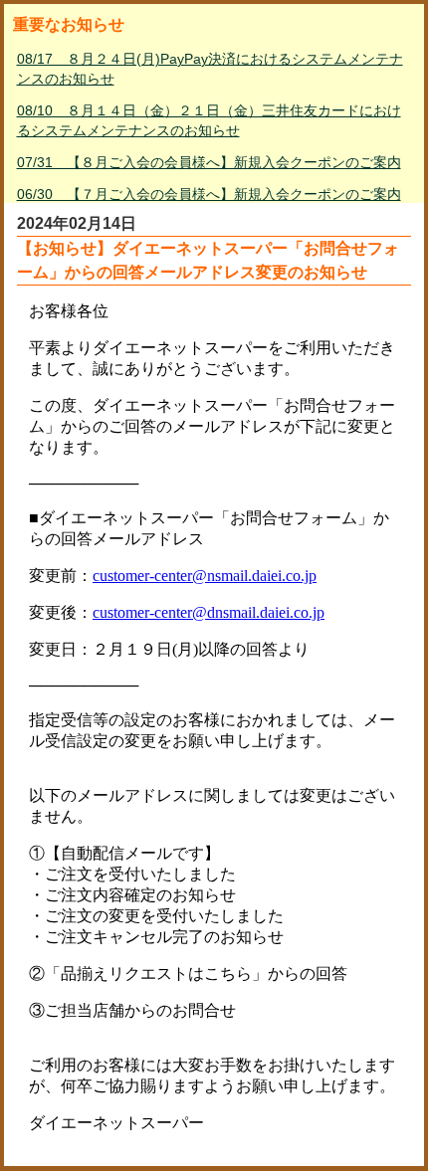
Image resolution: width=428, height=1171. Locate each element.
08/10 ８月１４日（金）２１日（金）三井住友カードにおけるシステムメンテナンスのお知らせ (209, 120)
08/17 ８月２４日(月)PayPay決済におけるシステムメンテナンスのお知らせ (210, 69)
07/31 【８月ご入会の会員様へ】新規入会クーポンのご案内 (209, 162)
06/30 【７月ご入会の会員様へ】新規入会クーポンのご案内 (209, 194)
